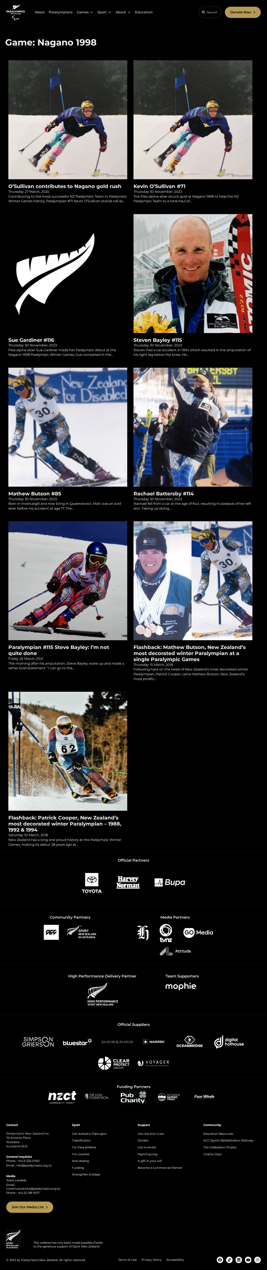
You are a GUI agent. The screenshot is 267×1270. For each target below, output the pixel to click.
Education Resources (218, 1134)
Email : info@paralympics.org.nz (29, 1165)
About (121, 12)
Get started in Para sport (89, 1134)
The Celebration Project (220, 1147)
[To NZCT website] (62, 1097)
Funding (78, 1168)
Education (144, 12)
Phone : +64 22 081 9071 (22, 1193)
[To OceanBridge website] (189, 1042)
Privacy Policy (151, 1260)
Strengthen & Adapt (86, 1174)
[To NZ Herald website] (143, 933)
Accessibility (175, 1260)
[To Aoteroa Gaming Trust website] (169, 1097)
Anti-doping (80, 1161)
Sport (102, 12)
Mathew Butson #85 (34, 494)
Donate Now (240, 12)
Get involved (146, 1147)
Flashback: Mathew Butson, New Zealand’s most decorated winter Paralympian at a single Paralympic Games (190, 653)
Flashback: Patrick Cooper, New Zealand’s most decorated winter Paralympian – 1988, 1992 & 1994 (64, 824)
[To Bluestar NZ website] (77, 1042)
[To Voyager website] (153, 1063)
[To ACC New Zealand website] (51, 932)
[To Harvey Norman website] (128, 882)
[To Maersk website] (153, 1042)
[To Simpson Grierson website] (38, 1042)
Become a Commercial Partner (160, 1168)
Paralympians (61, 12)
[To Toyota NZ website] (92, 882)
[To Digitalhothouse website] (229, 1042)
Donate (143, 1140)
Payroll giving (147, 1154)
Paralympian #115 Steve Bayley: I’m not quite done (58, 650)
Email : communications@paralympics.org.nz (33, 1186)
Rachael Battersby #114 (164, 494)
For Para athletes (84, 1147)
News (40, 12)
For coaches (80, 1154)
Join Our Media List (28, 1207)
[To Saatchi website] (117, 1042)
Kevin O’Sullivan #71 (159, 186)
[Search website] (203, 12)
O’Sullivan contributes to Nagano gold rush (65, 186)
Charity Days (212, 1154)
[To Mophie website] (181, 986)
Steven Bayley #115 (158, 340)
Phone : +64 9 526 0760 (22, 1161)
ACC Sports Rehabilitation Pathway (228, 1140)
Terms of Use (127, 1260)
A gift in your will (150, 1161)
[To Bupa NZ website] (169, 882)
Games (83, 12)
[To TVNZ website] (166, 933)
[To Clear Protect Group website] (113, 1063)
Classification (81, 1140)
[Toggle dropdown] (91, 12)
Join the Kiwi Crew (151, 1134)
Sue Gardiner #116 (31, 340)
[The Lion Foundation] (98, 1097)
